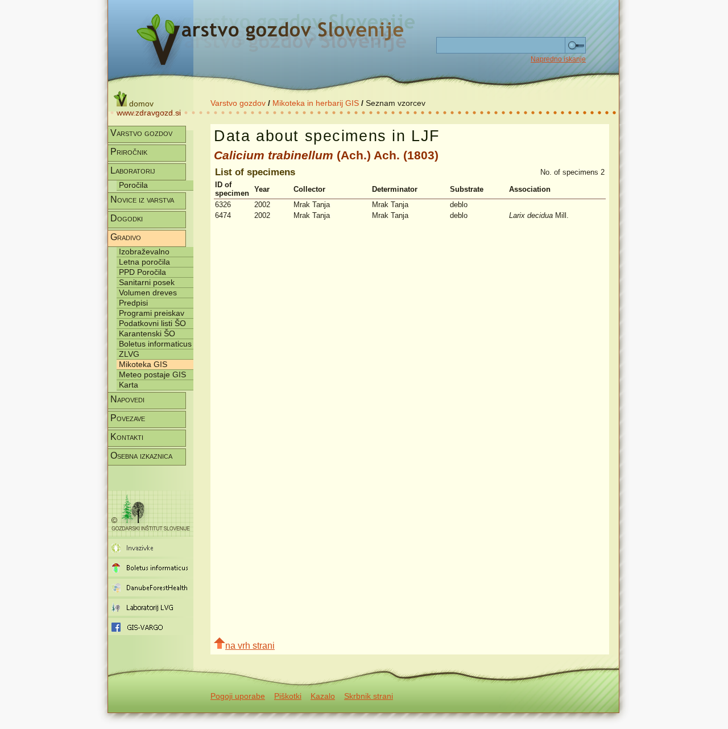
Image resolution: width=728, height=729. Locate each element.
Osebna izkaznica (141, 455)
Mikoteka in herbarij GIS (315, 103)
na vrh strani (250, 645)
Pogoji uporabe (237, 696)
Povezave (127, 418)
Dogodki (126, 218)
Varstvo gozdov (238, 103)
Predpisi (133, 302)
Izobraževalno (144, 251)
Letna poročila (144, 261)
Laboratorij (132, 170)
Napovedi (127, 399)
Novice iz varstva (142, 199)
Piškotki (287, 696)
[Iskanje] (575, 45)
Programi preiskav (151, 313)
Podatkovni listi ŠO (152, 323)
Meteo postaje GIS (152, 374)
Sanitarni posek (147, 282)
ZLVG (129, 354)
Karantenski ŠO (147, 333)
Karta (128, 384)
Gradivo (125, 237)
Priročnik (128, 151)
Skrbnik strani (368, 696)
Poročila (133, 185)
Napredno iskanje (558, 59)
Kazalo (323, 696)
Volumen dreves (148, 292)
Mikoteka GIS (143, 364)
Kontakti (126, 437)
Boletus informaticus (155, 343)
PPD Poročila (142, 272)
